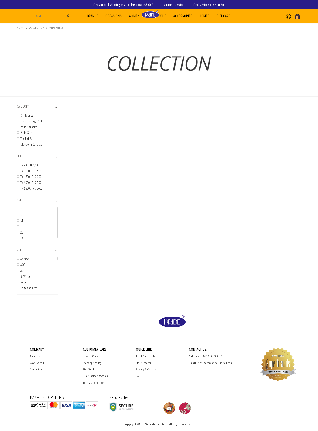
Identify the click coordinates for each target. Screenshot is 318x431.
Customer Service (173, 5)
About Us (35, 356)
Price (20, 156)
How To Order (91, 356)
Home (21, 27)
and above (31, 189)
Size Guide (89, 369)
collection (36, 27)
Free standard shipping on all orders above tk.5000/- (123, 5)
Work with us (38, 363)
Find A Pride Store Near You (209, 5)
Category (23, 106)
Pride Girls (55, 27)
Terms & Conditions (94, 382)
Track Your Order (146, 356)
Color (21, 250)
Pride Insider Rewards (95, 376)
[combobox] (53, 16)
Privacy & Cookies (146, 369)
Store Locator (143, 363)
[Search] (68, 16)
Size (19, 200)
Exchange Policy (92, 363)
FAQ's (139, 376)
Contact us (36, 369)
